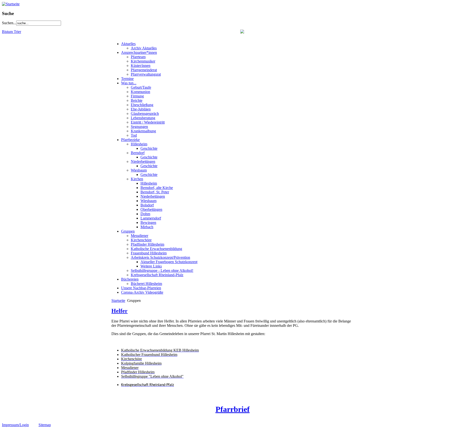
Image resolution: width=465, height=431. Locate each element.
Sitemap (45, 425)
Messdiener (139, 236)
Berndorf (138, 153)
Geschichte (148, 148)
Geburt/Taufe (141, 87)
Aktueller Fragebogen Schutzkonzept (168, 262)
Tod (134, 135)
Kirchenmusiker (143, 61)
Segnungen (139, 127)
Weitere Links (151, 266)
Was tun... (128, 83)
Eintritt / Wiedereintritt (148, 122)
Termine (127, 79)
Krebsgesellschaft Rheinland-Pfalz (157, 275)
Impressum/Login (15, 425)
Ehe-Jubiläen (141, 109)
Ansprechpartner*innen (139, 52)
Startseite (118, 300)
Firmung (137, 96)
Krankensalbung (143, 131)
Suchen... (9, 23)
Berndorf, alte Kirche (156, 188)
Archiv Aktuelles (144, 48)
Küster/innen (140, 65)
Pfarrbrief (233, 409)
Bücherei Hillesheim (146, 284)
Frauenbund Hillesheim (149, 253)
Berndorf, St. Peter (154, 192)
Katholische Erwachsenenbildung (156, 249)
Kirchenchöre (141, 240)
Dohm (145, 214)
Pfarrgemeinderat (144, 70)
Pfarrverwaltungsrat (146, 74)
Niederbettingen (143, 161)
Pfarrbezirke (130, 140)
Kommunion (140, 92)
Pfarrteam (138, 57)
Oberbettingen (151, 209)
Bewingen (148, 222)
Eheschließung (142, 105)
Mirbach (146, 227)
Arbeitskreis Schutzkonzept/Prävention (160, 257)
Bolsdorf (147, 205)
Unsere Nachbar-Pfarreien (141, 288)
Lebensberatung (143, 118)
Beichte (136, 100)
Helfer (119, 311)
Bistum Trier (11, 32)
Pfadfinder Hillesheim (147, 244)
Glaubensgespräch (145, 113)
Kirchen (137, 179)
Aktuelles (128, 44)
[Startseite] (11, 4)
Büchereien (130, 279)
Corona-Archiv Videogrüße (142, 292)
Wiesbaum (139, 170)
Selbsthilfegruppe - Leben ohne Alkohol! (162, 270)
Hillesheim (139, 144)
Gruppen (128, 231)
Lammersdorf (150, 218)
